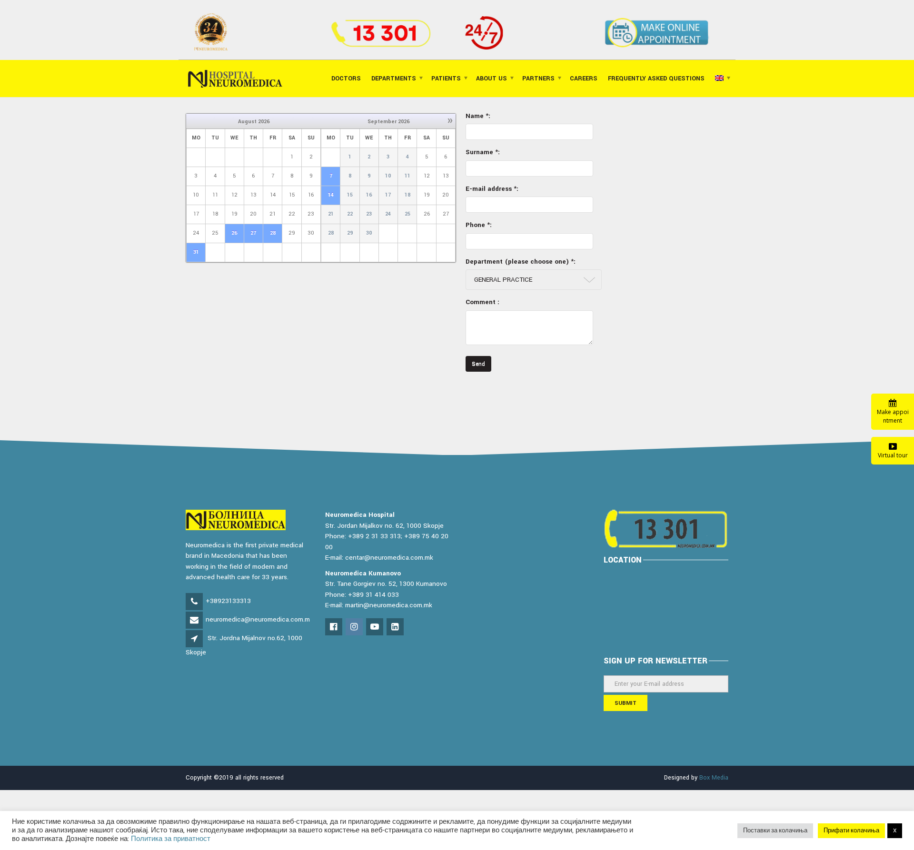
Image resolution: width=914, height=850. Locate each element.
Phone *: (479, 224)
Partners (538, 78)
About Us (491, 78)
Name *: (478, 115)
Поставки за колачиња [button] (775, 831)
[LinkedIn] (396, 627)
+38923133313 (228, 600)
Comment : (482, 301)
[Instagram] (355, 627)
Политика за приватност (170, 838)
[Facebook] (334, 627)
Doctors (346, 78)
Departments (393, 78)
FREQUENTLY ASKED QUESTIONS (656, 78)
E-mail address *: (492, 188)
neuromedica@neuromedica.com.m (258, 619)
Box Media (713, 777)
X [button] (894, 831)
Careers (583, 78)
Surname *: (483, 152)
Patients (446, 78)
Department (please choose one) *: (521, 261)
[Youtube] (375, 627)
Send (478, 364)
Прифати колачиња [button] (851, 831)
